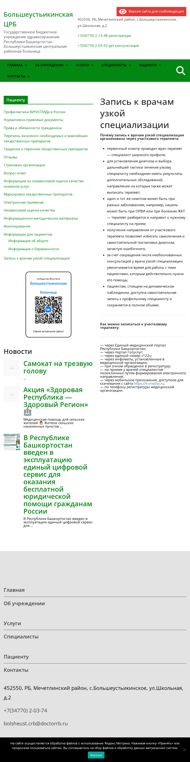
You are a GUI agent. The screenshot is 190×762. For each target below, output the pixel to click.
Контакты (16, 76)
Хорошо (96, 755)
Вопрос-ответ (15, 173)
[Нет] (184, 749)
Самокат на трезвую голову (58, 367)
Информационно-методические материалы (41, 218)
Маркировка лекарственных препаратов (38, 194)
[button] (25, 65)
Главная (14, 65)
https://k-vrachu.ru (149, 383)
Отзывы (10, 157)
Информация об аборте (28, 240)
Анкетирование (17, 226)
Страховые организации (24, 165)
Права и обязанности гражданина (33, 127)
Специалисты (114, 65)
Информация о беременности (33, 249)
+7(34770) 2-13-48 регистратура (104, 35)
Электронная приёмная (24, 202)
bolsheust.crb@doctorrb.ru (36, 723)
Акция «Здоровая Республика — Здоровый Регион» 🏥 (55, 400)
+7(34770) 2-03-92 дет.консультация (108, 45)
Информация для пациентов (28, 234)
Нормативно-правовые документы (33, 119)
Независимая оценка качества (29, 210)
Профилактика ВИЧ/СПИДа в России (35, 111)
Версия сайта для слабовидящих (155, 11)
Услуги (82, 65)
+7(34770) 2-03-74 (25, 710)
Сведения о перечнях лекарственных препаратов (46, 149)
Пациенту (148, 65)
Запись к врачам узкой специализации (37, 258)
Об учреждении (49, 65)
